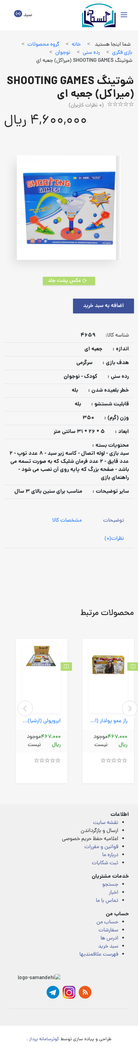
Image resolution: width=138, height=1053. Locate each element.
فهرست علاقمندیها (98, 955)
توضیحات (113, 521)
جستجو (110, 885)
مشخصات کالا (67, 521)
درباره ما (110, 855)
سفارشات (108, 930)
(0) (114, 539)
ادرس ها (109, 938)
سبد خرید (108, 946)
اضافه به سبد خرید (103, 306)
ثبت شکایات (105, 863)
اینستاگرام (69, 992)
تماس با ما (107, 901)
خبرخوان (85, 992)
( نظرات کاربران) (86, 105)
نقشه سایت (105, 823)
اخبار (113, 893)
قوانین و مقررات (101, 847)
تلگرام (53, 992)
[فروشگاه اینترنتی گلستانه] (99, 15)
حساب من (107, 922)
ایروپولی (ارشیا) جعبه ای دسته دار (41, 721)
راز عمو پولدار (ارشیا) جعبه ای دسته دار (108, 721)
